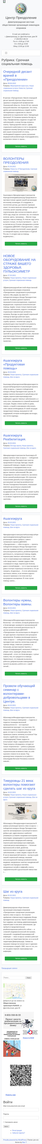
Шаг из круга (15, 377)
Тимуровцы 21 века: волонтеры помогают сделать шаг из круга (19, 784)
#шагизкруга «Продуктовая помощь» (14, 364)
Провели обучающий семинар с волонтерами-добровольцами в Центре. (19, 693)
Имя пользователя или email (14, 1106)
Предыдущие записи (9, 968)
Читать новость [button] (21, 146)
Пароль (6, 1114)
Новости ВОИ (28, 1038)
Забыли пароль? (18, 1133)
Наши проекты (16, 278)
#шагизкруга (12, 518)
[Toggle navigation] (6, 53)
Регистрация (17, 1130)
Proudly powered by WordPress (15, 1140)
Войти (6, 1126)
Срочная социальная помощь (20, 280)
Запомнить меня (11, 1122)
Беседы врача (15, 446)
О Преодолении (24, 169)
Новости (22, 88)
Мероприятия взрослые (19, 86)
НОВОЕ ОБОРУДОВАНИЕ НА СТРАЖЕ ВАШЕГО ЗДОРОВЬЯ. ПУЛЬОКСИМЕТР (19, 263)
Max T (24, 1142)
